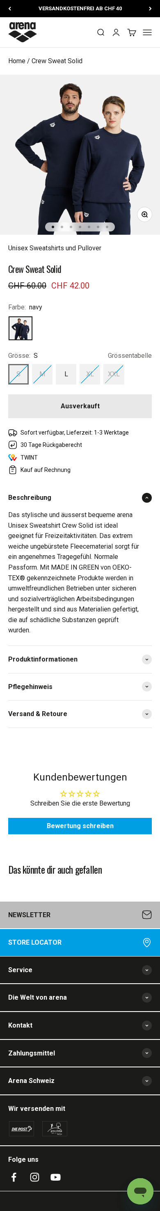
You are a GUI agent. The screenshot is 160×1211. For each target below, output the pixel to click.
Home (16, 61)
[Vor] (150, 8)
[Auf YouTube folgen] (55, 1177)
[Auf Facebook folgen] (13, 1177)
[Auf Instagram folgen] (34, 1177)
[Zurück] (9, 8)
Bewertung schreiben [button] (80, 826)
